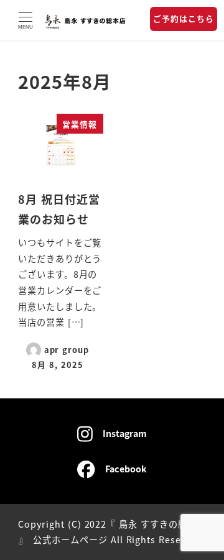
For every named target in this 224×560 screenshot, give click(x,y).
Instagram (125, 433)
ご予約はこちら (183, 18)
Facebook (126, 468)
